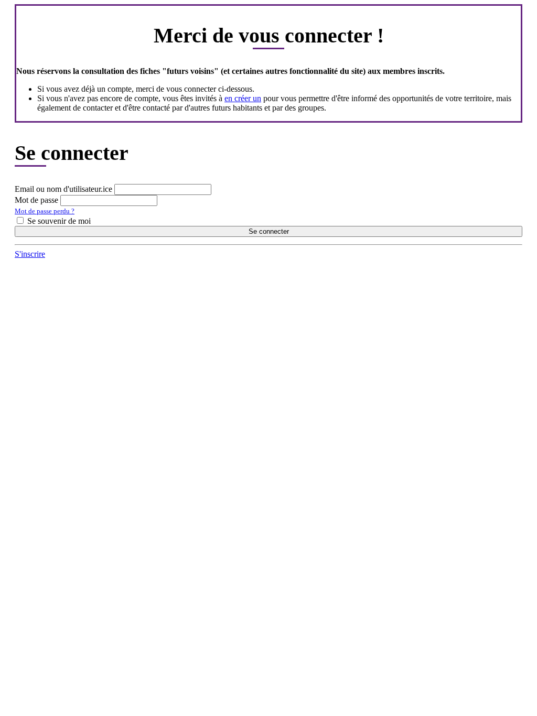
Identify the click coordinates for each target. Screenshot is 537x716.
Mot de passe (36, 200)
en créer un (242, 98)
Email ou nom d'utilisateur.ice (63, 189)
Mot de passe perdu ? (44, 211)
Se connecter (269, 231)
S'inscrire (30, 253)
